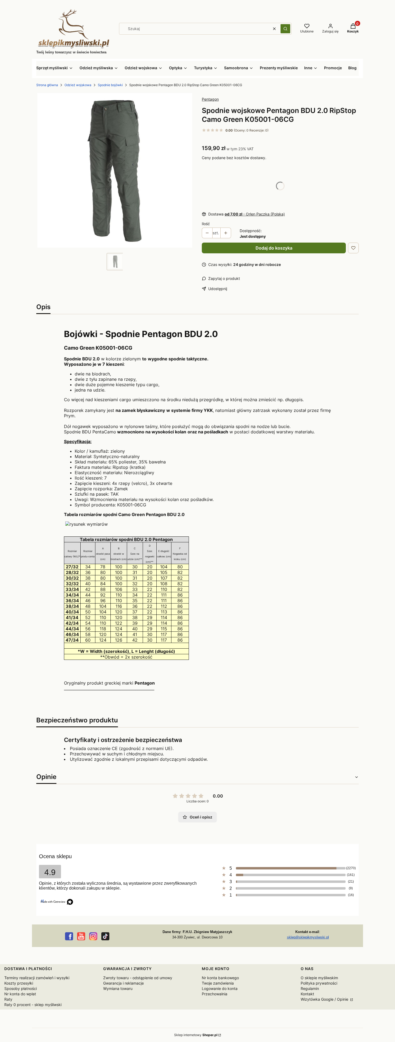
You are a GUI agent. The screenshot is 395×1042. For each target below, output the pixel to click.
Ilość (206, 223)
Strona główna (47, 85)
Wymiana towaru (117, 988)
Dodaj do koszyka (274, 248)
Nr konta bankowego (220, 977)
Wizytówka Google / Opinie (325, 999)
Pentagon (210, 99)
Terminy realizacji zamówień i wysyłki (36, 977)
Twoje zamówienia (218, 983)
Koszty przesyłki (18, 983)
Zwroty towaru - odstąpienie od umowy (137, 977)
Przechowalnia (214, 994)
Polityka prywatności (319, 983)
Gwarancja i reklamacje (123, 983)
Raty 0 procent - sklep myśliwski (33, 1004)
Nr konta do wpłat (20, 994)
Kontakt (307, 994)
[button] (285, 28)
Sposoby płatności (20, 988)
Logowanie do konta (220, 988)
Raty (8, 999)
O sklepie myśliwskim (319, 977)
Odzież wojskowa (77, 85)
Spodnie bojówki (110, 85)
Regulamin (310, 988)
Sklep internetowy (195, 1035)
